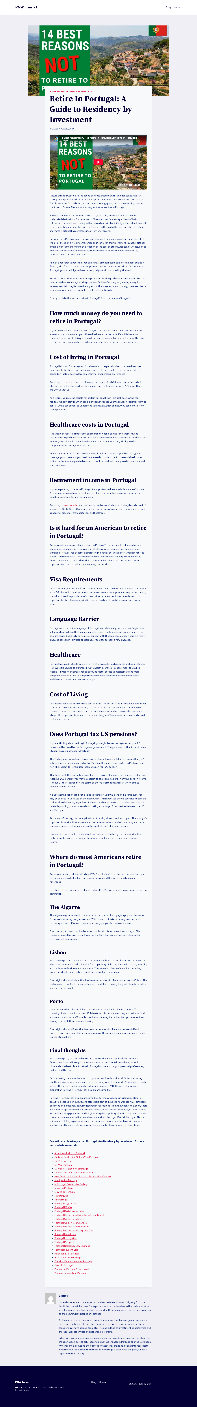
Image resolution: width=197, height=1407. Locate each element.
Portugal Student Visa (66, 1249)
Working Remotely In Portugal (70, 1272)
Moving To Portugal (64, 1191)
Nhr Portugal (61, 1195)
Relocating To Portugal (66, 1253)
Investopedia (70, 505)
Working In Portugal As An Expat (71, 1269)
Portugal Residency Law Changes (72, 1245)
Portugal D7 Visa (63, 1207)
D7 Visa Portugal (63, 1164)
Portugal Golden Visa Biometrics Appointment (79, 1215)
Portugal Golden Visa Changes (70, 1222)
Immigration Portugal (65, 1180)
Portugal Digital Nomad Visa (69, 1211)
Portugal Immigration (65, 1238)
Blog (168, 7)
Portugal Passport (64, 1242)
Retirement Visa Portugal (67, 1257)
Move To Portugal (63, 1187)
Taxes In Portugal (63, 1265)
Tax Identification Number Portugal (73, 1261)
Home (177, 7)
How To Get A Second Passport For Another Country (82, 1176)
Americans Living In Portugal (69, 1153)
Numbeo (68, 382)
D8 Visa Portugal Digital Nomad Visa (73, 1172)
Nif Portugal (61, 1199)
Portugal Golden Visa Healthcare (71, 1226)
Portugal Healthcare (65, 1234)
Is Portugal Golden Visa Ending (70, 1184)
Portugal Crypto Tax (65, 1203)
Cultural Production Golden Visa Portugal (76, 1157)
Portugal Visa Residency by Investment (72, 91)
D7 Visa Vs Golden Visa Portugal (71, 1168)
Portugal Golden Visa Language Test (73, 1230)
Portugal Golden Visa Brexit (69, 1218)
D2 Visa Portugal (63, 1161)
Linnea (55, 128)
